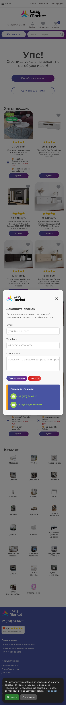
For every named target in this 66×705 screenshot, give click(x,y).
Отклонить (28, 697)
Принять (12, 697)
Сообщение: (13, 353)
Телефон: (11, 339)
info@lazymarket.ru (30, 404)
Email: (9, 325)
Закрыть (34, 378)
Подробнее (51, 690)
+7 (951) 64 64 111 (27, 396)
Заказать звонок (17, 378)
